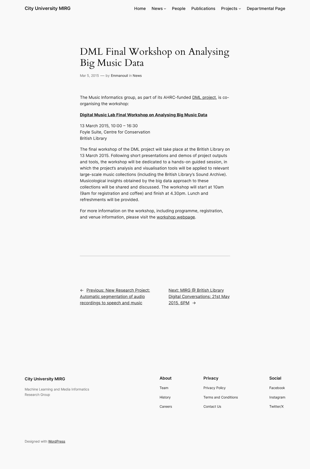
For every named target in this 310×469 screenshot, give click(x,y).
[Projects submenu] (240, 8)
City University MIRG (47, 8)
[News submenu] (165, 8)
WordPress (56, 441)
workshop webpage (176, 217)
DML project (204, 97)
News (137, 75)
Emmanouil (119, 75)
